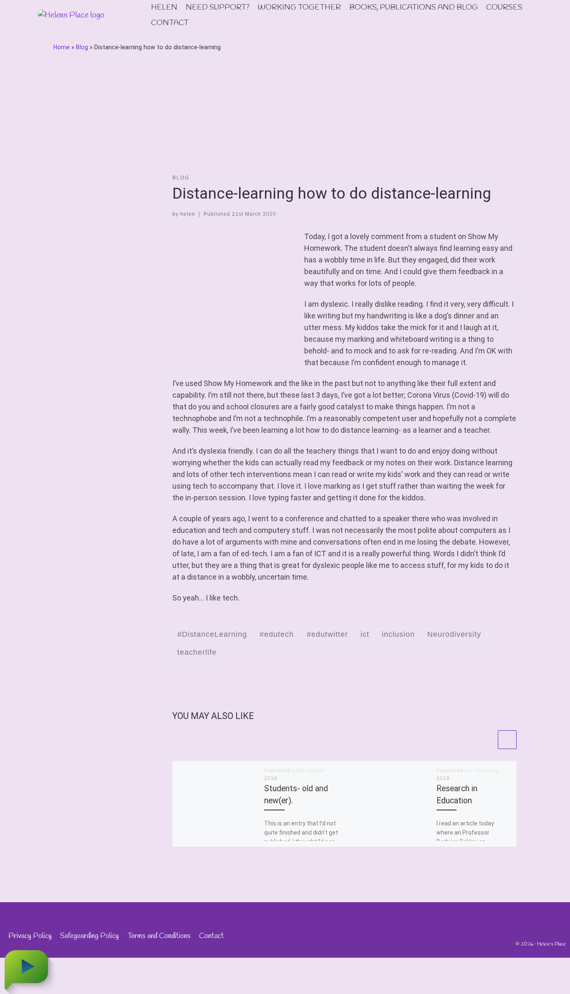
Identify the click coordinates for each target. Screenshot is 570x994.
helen (187, 214)
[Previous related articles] (486, 739)
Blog (82, 47)
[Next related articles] (507, 739)
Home (61, 47)
